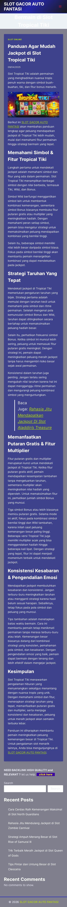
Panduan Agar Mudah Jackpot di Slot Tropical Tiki (31, 53)
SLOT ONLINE (15, 39)
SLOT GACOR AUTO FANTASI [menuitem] (27, 752)
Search (8, 783)
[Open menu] (60, 6)
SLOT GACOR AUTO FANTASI (39, 902)
